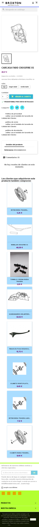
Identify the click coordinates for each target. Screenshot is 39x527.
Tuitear (17, 107)
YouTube (14, 493)
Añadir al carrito (21, 96)
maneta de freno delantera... (19, 349)
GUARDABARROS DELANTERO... (19, 314)
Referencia (8, 150)
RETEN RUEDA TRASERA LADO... (19, 418)
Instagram (19, 493)
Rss (8, 493)
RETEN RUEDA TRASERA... (19, 210)
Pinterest (22, 107)
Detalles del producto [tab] (14, 145)
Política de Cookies (17, 525)
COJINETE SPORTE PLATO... (19, 383)
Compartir (12, 107)
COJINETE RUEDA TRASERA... (19, 453)
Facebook (3, 493)
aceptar (33, 519)
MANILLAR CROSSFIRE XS (19, 245)
